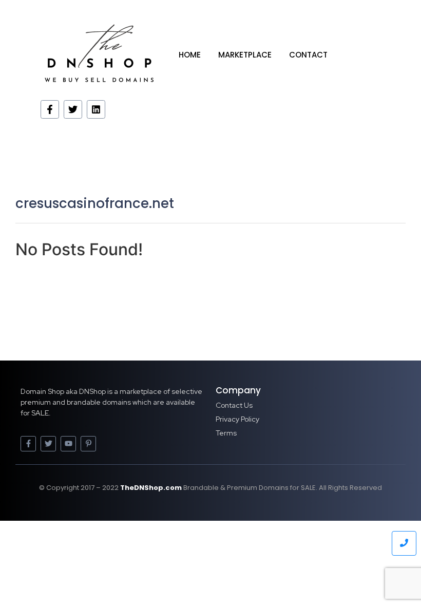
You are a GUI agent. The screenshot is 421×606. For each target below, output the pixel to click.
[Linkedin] (96, 109)
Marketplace (245, 54)
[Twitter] (73, 109)
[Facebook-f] (50, 109)
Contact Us (234, 405)
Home (190, 54)
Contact (308, 54)
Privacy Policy (237, 419)
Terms (226, 433)
